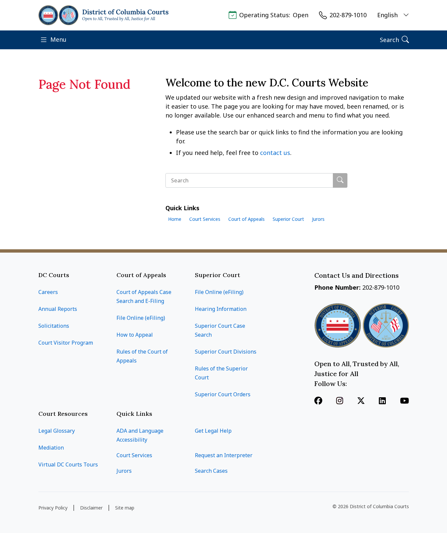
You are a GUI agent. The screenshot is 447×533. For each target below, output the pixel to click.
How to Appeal (134, 334)
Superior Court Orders (222, 394)
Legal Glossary (56, 430)
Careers (48, 292)
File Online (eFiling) (140, 317)
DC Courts (53, 275)
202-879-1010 (348, 15)
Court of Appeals (246, 219)
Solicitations (53, 325)
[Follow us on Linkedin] (382, 401)
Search (389, 40)
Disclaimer (91, 508)
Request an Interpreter (223, 455)
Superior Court (288, 219)
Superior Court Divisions (225, 351)
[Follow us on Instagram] (339, 401)
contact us (275, 153)
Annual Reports (57, 309)
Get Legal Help (213, 430)
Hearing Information (220, 309)
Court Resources (63, 413)
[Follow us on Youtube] (404, 401)
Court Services (204, 219)
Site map (124, 508)
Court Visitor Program (65, 342)
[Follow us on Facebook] (318, 401)
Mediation (51, 447)
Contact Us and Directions (357, 275)
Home (174, 219)
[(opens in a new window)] (361, 401)
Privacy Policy (52, 508)
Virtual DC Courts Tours (68, 464)
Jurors (318, 219)
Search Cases (211, 470)
